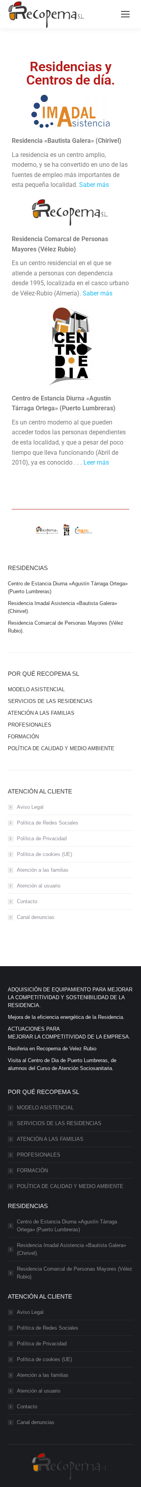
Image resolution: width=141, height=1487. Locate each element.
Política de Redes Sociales (47, 823)
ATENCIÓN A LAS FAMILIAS (50, 1139)
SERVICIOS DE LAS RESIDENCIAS (59, 1123)
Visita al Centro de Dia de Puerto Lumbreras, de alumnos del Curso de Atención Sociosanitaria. (62, 1064)
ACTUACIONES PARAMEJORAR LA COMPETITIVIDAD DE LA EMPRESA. (69, 1033)
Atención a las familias (43, 870)
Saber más (94, 184)
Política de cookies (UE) (44, 854)
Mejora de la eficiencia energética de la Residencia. (66, 1017)
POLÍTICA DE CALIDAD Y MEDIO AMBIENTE (70, 1186)
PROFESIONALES (38, 1155)
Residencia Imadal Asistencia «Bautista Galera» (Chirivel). (71, 1249)
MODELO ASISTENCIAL (45, 1108)
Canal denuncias (35, 917)
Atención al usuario (38, 886)
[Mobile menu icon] (125, 14)
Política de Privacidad (42, 838)
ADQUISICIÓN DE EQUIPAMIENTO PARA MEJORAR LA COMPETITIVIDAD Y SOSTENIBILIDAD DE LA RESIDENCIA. (70, 997)
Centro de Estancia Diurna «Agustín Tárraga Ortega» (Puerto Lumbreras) (67, 1225)
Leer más (96, 462)
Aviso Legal (30, 807)
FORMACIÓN (32, 1170)
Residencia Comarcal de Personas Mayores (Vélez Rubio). (74, 1273)
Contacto (27, 901)
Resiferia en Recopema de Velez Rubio (52, 1049)
